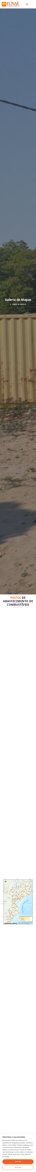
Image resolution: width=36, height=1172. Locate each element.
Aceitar (18, 1161)
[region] (18, 1153)
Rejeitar (18, 1167)
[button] (27, 4)
